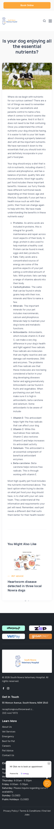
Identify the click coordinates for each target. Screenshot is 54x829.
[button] (47, 783)
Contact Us (8, 755)
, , (25, 702)
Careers (6, 745)
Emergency (8, 736)
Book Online (27, 5)
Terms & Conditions (30, 810)
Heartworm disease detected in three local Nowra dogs (25, 586)
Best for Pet (8, 741)
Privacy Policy (10, 810)
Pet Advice (17, 576)
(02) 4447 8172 (10, 712)
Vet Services (8, 731)
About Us (7, 726)
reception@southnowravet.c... (18, 709)
